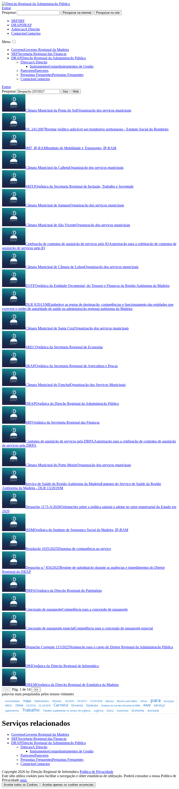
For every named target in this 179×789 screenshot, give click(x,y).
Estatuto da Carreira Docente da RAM (120, 705)
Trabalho (31, 710)
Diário (110, 710)
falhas (144, 701)
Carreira (61, 705)
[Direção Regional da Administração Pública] (36, 4)
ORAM (19, 705)
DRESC (8, 705)
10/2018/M (96, 701)
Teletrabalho (41, 701)
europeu (169, 701)
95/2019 (82, 701)
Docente (77, 705)
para (156, 700)
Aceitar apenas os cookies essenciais (68, 784)
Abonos (110, 701)
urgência (98, 710)
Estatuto (92, 705)
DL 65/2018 (44, 705)
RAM (147, 705)
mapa (27, 701)
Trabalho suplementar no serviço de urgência (66, 710)
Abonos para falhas (127, 701)
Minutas (57, 701)
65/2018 (31, 705)
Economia (138, 710)
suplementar (12, 710)
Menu (6, 42)
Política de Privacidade (96, 772)
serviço (159, 705)
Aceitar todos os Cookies (21, 784)
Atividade (153, 710)
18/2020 (69, 701)
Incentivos (122, 710)
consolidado (12, 701)
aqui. (23, 780)
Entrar (6, 8)
